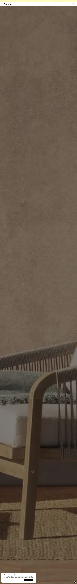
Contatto (58, 3)
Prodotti (45, 3)
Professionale (51, 3)
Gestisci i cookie (18, 580)
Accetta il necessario (8, 580)
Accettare (28, 580)
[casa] (8, 4)
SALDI (62, 3)
